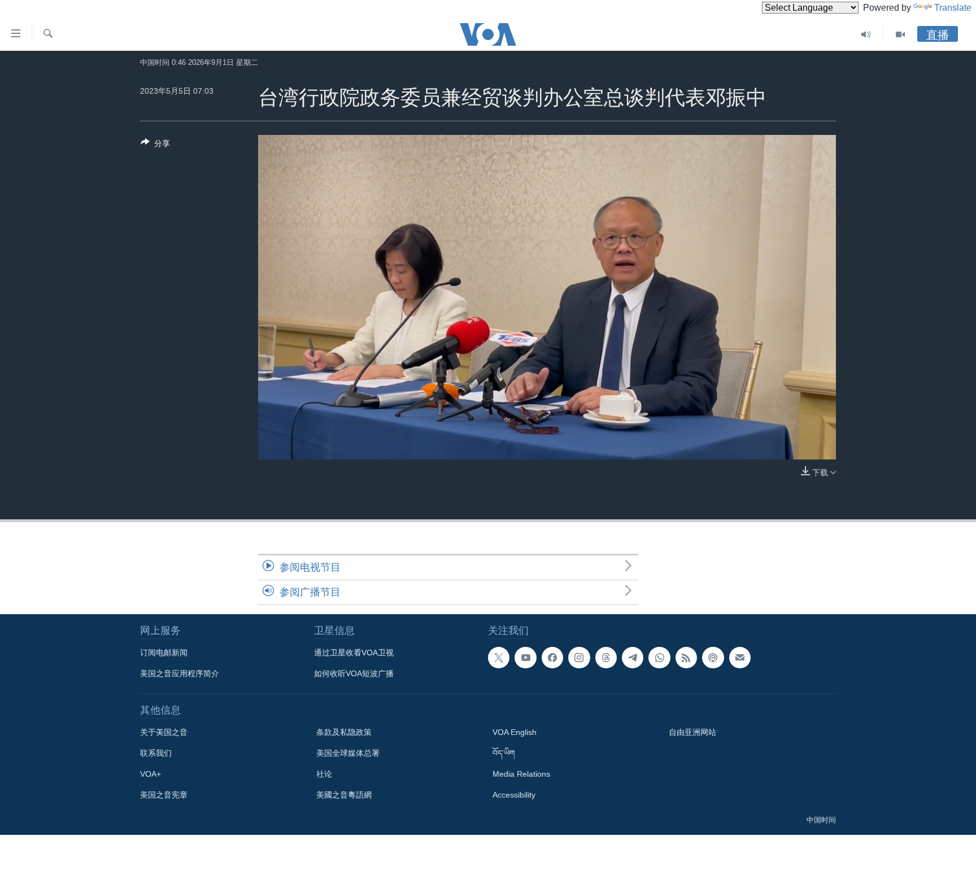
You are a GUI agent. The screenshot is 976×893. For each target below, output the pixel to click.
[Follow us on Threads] (606, 657)
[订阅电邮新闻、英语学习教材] (740, 657)
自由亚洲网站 (692, 732)
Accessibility (514, 794)
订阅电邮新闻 (164, 652)
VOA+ (150, 773)
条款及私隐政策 (344, 732)
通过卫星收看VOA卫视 (354, 652)
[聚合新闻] (686, 657)
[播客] (713, 657)
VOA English (515, 732)
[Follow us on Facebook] (552, 657)
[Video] (900, 34)
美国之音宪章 (164, 794)
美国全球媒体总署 (348, 753)
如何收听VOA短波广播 (354, 673)
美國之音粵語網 (344, 794)
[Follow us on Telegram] (632, 657)
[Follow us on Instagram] (579, 657)
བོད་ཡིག (504, 753)
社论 (324, 773)
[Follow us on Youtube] (525, 657)
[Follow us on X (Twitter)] (498, 657)
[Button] (155, 145)
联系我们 (156, 753)
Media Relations (521, 773)
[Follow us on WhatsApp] (659, 657)
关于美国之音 (164, 732)
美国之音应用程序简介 (179, 673)
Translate (952, 7)
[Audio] (866, 34)
